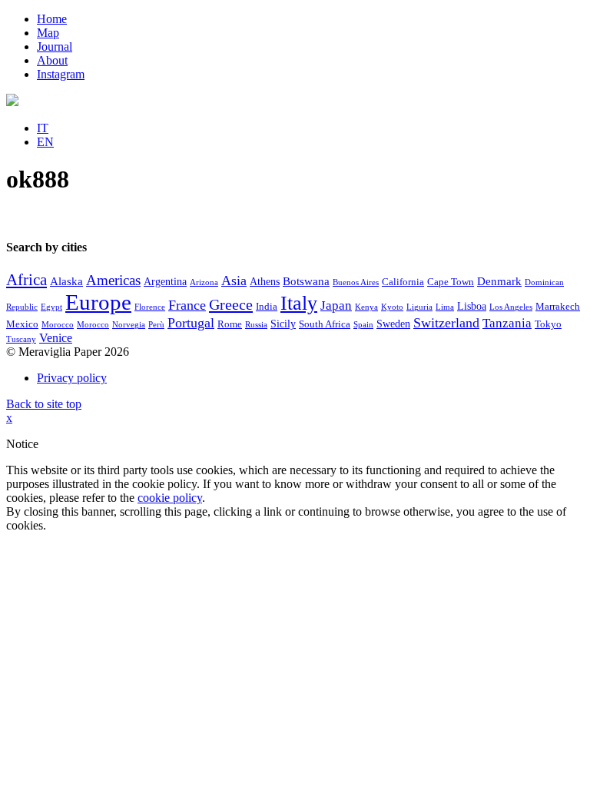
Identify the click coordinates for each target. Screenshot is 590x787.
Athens (265, 281)
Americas (113, 280)
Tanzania (507, 323)
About (52, 60)
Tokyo (548, 324)
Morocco (57, 324)
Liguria (419, 307)
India (266, 306)
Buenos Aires (356, 282)
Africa (26, 280)
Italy (298, 303)
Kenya (366, 307)
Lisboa (471, 306)
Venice (55, 337)
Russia (256, 324)
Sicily (283, 324)
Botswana (306, 281)
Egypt (51, 307)
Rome (229, 324)
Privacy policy (72, 377)
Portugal (190, 322)
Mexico (22, 324)
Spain (363, 324)
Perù (156, 324)
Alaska (66, 281)
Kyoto (392, 307)
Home (52, 18)
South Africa (324, 324)
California (403, 282)
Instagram (61, 74)
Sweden (393, 324)
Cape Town (450, 282)
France (187, 305)
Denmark (499, 281)
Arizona (204, 282)
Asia (234, 280)
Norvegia (128, 324)
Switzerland (446, 322)
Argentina (165, 281)
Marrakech (557, 306)
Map (48, 32)
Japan (336, 305)
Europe (98, 302)
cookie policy (170, 497)
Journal (54, 46)
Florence (149, 307)
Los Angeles (510, 307)
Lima (445, 307)
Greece (231, 304)
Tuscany (21, 339)
